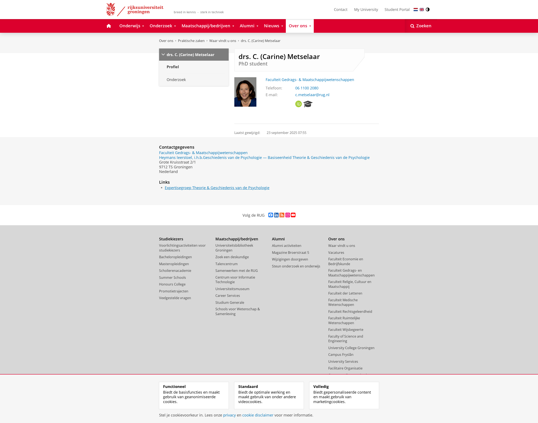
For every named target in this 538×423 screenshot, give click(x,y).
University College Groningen (351, 348)
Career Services (227, 295)
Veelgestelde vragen (175, 298)
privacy (229, 415)
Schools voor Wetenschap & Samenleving (237, 311)
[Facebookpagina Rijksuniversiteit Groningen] (270, 215)
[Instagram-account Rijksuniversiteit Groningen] (287, 215)
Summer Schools (172, 277)
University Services (343, 361)
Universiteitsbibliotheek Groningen (234, 248)
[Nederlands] (416, 9)
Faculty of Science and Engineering (345, 338)
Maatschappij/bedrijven (236, 239)
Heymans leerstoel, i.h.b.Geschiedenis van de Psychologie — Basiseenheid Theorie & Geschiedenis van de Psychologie (264, 157)
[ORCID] (298, 104)
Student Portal (397, 9)
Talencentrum (226, 264)
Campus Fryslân (340, 354)
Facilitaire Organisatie (345, 368)
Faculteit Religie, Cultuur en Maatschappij (349, 284)
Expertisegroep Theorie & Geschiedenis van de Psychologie (217, 187)
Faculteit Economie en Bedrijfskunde (345, 261)
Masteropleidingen (174, 264)
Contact (340, 9)
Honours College (172, 284)
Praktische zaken (191, 40)
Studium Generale (229, 302)
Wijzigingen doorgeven (290, 259)
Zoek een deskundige (232, 257)
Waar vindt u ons (222, 40)
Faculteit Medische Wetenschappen (343, 302)
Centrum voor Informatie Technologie (235, 279)
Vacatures (336, 252)
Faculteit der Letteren (345, 293)
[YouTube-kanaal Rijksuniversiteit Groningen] (293, 215)
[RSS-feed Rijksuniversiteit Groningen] (282, 215)
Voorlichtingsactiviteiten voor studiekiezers (182, 248)
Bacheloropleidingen (175, 257)
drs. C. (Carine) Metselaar (261, 40)
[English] (422, 9)
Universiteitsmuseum (232, 289)
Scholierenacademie (175, 270)
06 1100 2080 (306, 88)
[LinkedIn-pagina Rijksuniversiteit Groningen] (276, 215)
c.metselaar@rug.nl (312, 94)
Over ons (166, 40)
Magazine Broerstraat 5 (290, 252)
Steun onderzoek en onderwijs (296, 266)
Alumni (278, 239)
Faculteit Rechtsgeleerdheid (350, 311)
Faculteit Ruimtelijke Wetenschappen (344, 320)
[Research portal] (308, 104)
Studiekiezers (171, 239)
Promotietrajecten (173, 291)
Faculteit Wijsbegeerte (345, 329)
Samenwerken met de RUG (236, 270)
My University (366, 9)
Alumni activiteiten (286, 245)
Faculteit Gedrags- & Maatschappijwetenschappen (310, 79)
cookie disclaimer (257, 415)
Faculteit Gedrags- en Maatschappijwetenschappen (351, 273)
